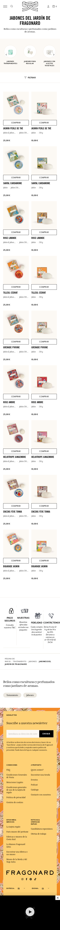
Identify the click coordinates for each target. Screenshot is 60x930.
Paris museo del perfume (17, 832)
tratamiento (12, 695)
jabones (30, 695)
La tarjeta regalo (13, 827)
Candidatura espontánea (41, 829)
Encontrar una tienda (40, 775)
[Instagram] (22, 879)
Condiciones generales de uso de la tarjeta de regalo (16, 790)
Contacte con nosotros (41, 795)
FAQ (8, 770)
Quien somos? (37, 770)
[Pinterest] (31, 879)
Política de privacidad (15, 797)
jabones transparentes (10, 62)
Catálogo (35, 790)
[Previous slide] (6, 54)
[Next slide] (53, 54)
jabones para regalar (30, 62)
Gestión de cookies (14, 802)
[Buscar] (11, 6)
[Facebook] (26, 879)
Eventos (34, 780)
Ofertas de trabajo (38, 834)
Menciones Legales (14, 782)
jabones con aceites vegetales (49, 63)
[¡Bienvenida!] (30, 6)
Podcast (34, 785)
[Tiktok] (35, 879)
